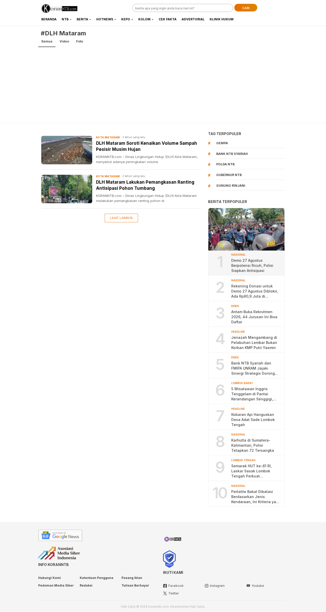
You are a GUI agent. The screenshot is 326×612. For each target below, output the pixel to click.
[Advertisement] (163, 84)
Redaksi (86, 585)
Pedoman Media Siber (56, 585)
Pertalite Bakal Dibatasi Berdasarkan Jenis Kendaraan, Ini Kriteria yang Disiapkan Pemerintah (256, 496)
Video (64, 41)
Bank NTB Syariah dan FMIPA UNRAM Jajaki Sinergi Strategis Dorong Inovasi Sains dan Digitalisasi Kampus (253, 368)
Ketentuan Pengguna (96, 578)
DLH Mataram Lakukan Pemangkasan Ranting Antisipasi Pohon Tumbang (145, 185)
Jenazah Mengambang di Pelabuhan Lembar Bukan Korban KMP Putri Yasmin (254, 342)
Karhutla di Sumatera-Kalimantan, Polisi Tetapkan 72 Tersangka (252, 445)
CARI (246, 8)
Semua (46, 41)
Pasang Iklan (131, 578)
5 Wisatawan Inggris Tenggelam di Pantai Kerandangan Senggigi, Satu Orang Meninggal (252, 394)
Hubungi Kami (49, 578)
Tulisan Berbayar (135, 585)
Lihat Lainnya (121, 218)
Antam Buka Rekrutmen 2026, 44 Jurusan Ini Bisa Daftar (254, 317)
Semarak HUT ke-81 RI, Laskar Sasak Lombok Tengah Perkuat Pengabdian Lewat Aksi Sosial (252, 471)
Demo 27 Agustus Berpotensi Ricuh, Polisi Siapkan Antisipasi (252, 265)
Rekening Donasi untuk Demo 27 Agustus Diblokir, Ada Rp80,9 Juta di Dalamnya (254, 291)
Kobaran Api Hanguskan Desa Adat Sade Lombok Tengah (253, 419)
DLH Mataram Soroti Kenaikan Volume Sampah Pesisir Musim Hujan (146, 146)
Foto (79, 41)
